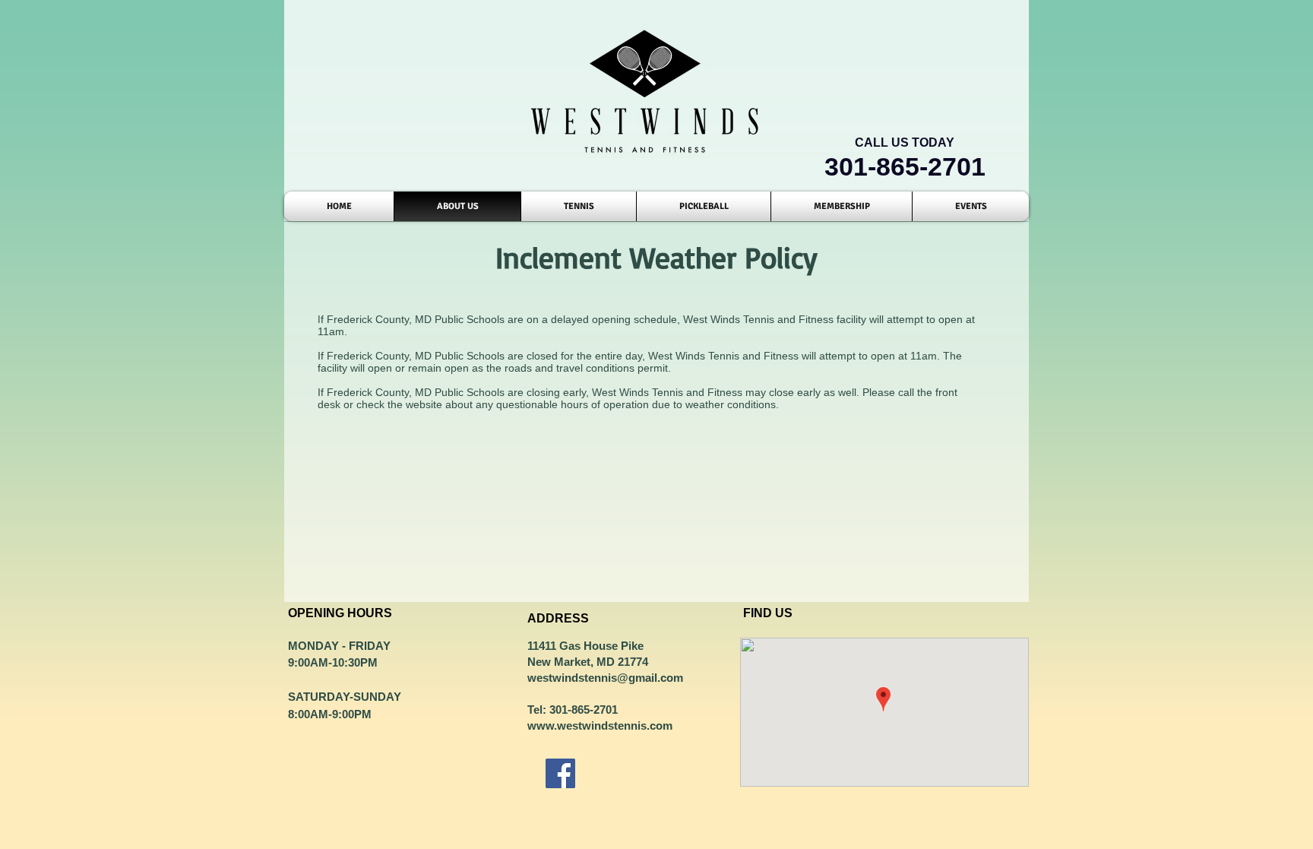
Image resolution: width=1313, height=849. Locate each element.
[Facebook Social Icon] (560, 773)
